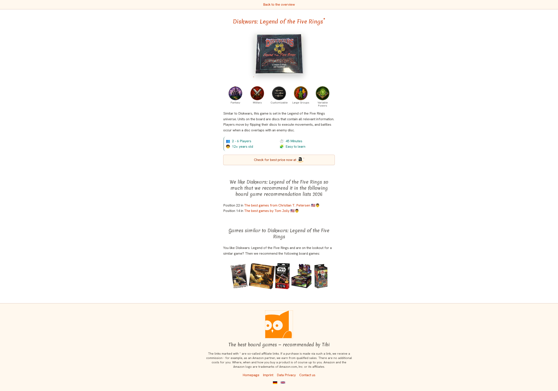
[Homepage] (279, 324)
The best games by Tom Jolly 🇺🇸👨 (271, 210)
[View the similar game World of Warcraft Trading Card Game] (301, 276)
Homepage (251, 375)
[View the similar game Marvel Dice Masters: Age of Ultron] (320, 276)
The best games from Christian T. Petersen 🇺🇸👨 (282, 205)
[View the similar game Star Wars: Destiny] (282, 276)
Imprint (268, 375)
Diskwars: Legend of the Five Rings (279, 21)
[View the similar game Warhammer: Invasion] (262, 276)
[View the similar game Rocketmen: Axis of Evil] (238, 276)
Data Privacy (286, 375)
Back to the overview (279, 4)
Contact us (307, 375)
